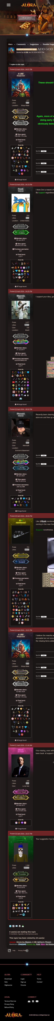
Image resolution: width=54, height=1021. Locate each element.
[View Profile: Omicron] (21, 852)
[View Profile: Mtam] (20, 766)
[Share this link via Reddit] (13, 926)
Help (14, 950)
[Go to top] (27, 950)
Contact (39, 982)
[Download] (23, 926)
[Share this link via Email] (17, 926)
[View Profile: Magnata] (20, 310)
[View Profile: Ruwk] (20, 203)
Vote (6, 982)
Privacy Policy (22, 950)
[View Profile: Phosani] (20, 427)
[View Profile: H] (20, 534)
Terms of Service (10, 1001)
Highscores (8, 985)
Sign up (23, 982)
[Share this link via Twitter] (10, 926)
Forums (23, 985)
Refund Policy (9, 1007)
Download (8, 979)
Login (22, 979)
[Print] (20, 926)
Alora (10, 44)
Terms (39, 979)
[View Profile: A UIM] (20, 87)
